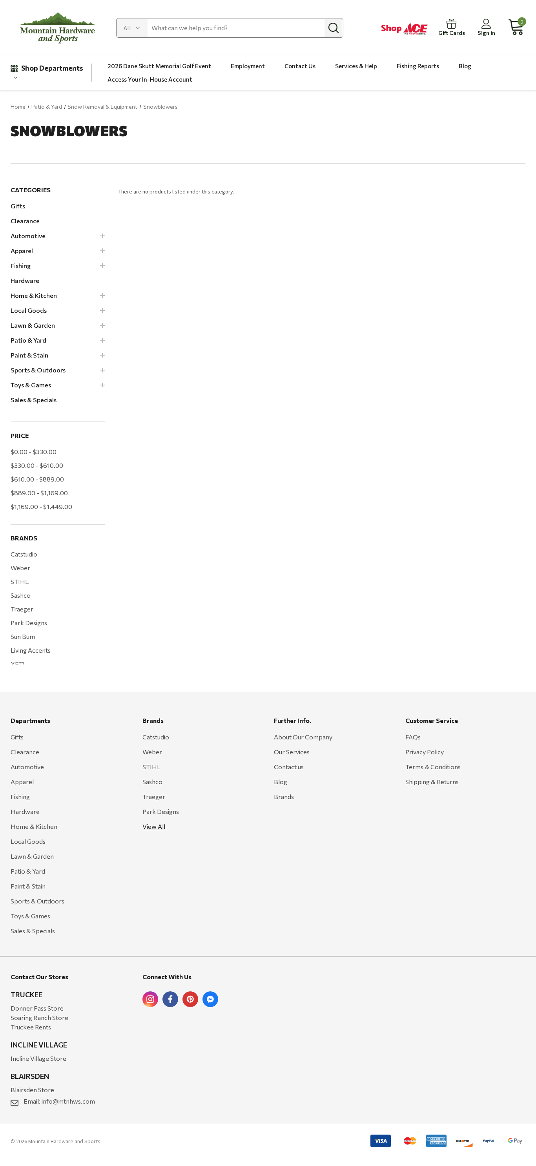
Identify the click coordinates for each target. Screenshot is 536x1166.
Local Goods (28, 841)
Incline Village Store (38, 1058)
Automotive (27, 766)
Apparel (22, 781)
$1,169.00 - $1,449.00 (41, 506)
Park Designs (29, 622)
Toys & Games (30, 916)
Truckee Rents (31, 1027)
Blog (280, 781)
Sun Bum (23, 636)
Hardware (25, 811)
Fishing (20, 796)
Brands (284, 796)
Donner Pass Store (37, 1008)
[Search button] (334, 28)
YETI (18, 664)
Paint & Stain (28, 886)
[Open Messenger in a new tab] (210, 999)
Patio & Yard (28, 871)
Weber (20, 567)
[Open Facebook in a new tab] (170, 999)
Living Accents (31, 650)
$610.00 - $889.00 (37, 479)
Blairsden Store (32, 1089)
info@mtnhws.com (68, 1101)
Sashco (21, 595)
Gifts (17, 737)
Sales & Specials (33, 930)
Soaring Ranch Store (39, 1017)
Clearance (25, 751)
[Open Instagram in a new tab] (150, 999)
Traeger (22, 609)
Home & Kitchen (34, 826)
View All (153, 826)
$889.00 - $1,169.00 (39, 492)
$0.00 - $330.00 (34, 451)
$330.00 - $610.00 (37, 465)
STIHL (20, 581)
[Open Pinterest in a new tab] (190, 999)
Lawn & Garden (32, 856)
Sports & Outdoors (37, 901)
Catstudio (24, 554)
